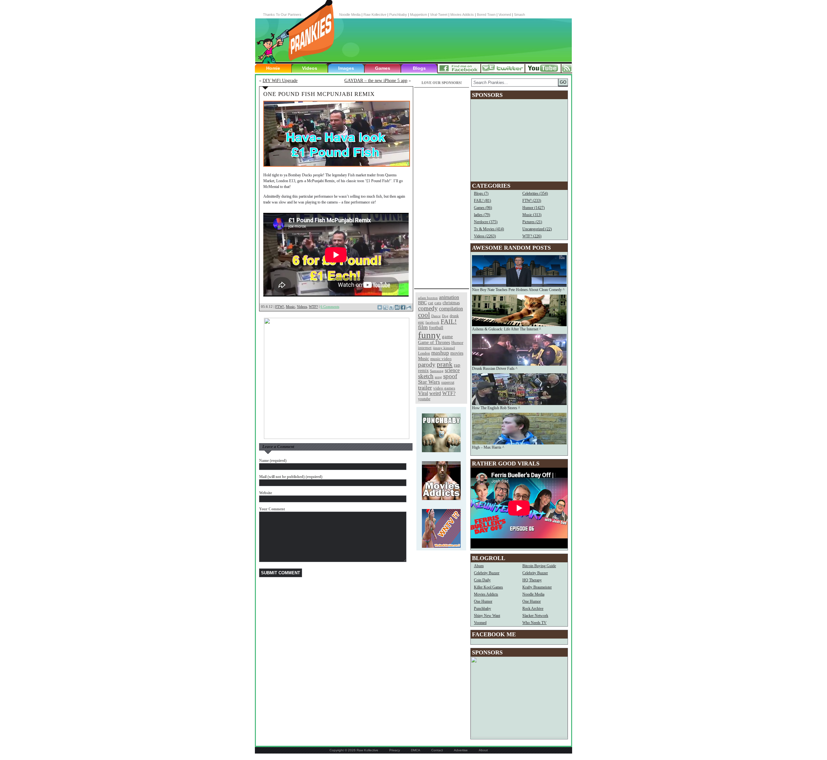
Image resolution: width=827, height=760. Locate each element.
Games (382, 68)
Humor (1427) (533, 207)
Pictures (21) (532, 222)
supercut (447, 382)
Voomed (504, 14)
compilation (451, 308)
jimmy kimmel (444, 348)
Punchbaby (398, 14)
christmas (451, 302)
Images (346, 68)
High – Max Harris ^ (488, 447)
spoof (450, 376)
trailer (425, 387)
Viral (423, 393)
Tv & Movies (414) (489, 229)
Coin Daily (482, 580)
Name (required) (273, 460)
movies (456, 353)
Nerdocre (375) (485, 222)
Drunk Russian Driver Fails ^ (495, 368)
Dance (436, 316)
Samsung (437, 371)
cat (430, 302)
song (438, 377)
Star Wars (429, 382)
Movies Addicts (462, 14)
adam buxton (428, 298)
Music (290, 306)
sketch (426, 376)
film (423, 327)
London (424, 353)
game (447, 336)
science (452, 370)
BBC (422, 302)
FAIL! (449, 321)
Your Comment (272, 509)
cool (424, 315)
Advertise (461, 750)
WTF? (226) (531, 236)
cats (437, 302)
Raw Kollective (374, 14)
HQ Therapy (532, 580)
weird (435, 393)
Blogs (419, 68)
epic (421, 322)
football (436, 327)
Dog (445, 316)
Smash (519, 14)
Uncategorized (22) (537, 229)
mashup (440, 352)
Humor (457, 342)
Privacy (394, 750)
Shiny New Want (487, 615)
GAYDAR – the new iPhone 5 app (375, 80)
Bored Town (486, 14)
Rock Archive (532, 608)
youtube (424, 399)
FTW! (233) (531, 200)
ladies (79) (482, 215)
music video (441, 358)
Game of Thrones (434, 342)
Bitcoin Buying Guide (539, 566)
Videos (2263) (485, 236)
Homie (273, 68)
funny (429, 335)
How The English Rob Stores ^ (496, 408)
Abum (479, 566)
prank (445, 364)
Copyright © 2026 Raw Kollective (354, 750)
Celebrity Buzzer (486, 573)
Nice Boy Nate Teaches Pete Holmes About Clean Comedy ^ (518, 289)
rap (457, 365)
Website (265, 493)
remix (423, 370)
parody (426, 364)
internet (425, 347)
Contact (437, 750)
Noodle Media (350, 14)
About (483, 750)
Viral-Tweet (438, 14)
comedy (428, 308)
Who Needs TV (534, 622)
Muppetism (418, 14)
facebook (432, 322)
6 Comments (329, 306)
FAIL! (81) (482, 200)
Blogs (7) (481, 193)
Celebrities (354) (535, 193)
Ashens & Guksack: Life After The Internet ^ (506, 329)
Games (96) (483, 207)
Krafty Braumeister (537, 587)
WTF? (313, 306)
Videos (309, 68)
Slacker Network (535, 615)
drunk (454, 316)
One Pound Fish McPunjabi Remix (319, 94)
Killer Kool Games (488, 587)
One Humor (483, 601)
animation (449, 297)
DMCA (415, 750)
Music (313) (531, 215)
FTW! (279, 306)
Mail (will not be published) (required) (290, 476)
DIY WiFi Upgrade (280, 80)
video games (444, 388)
